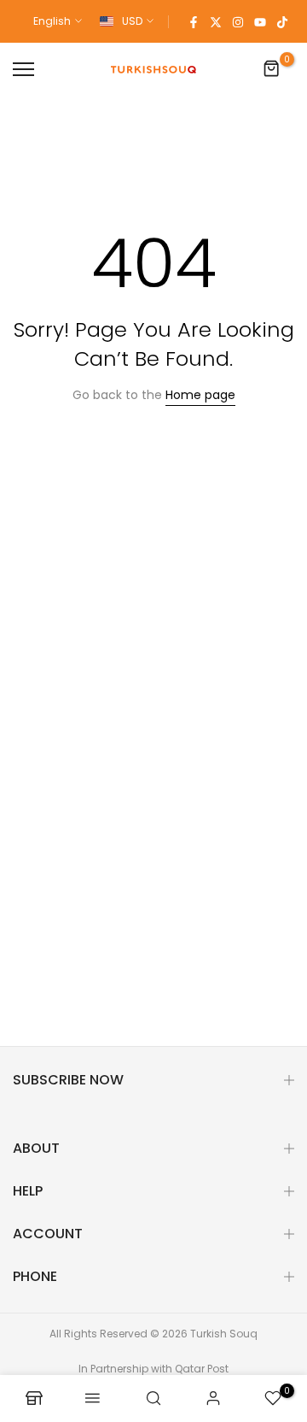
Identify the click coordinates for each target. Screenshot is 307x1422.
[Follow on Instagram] (238, 21)
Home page (200, 394)
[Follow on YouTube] (260, 21)
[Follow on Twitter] (216, 21)
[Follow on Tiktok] (282, 21)
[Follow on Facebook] (193, 21)
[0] (272, 69)
